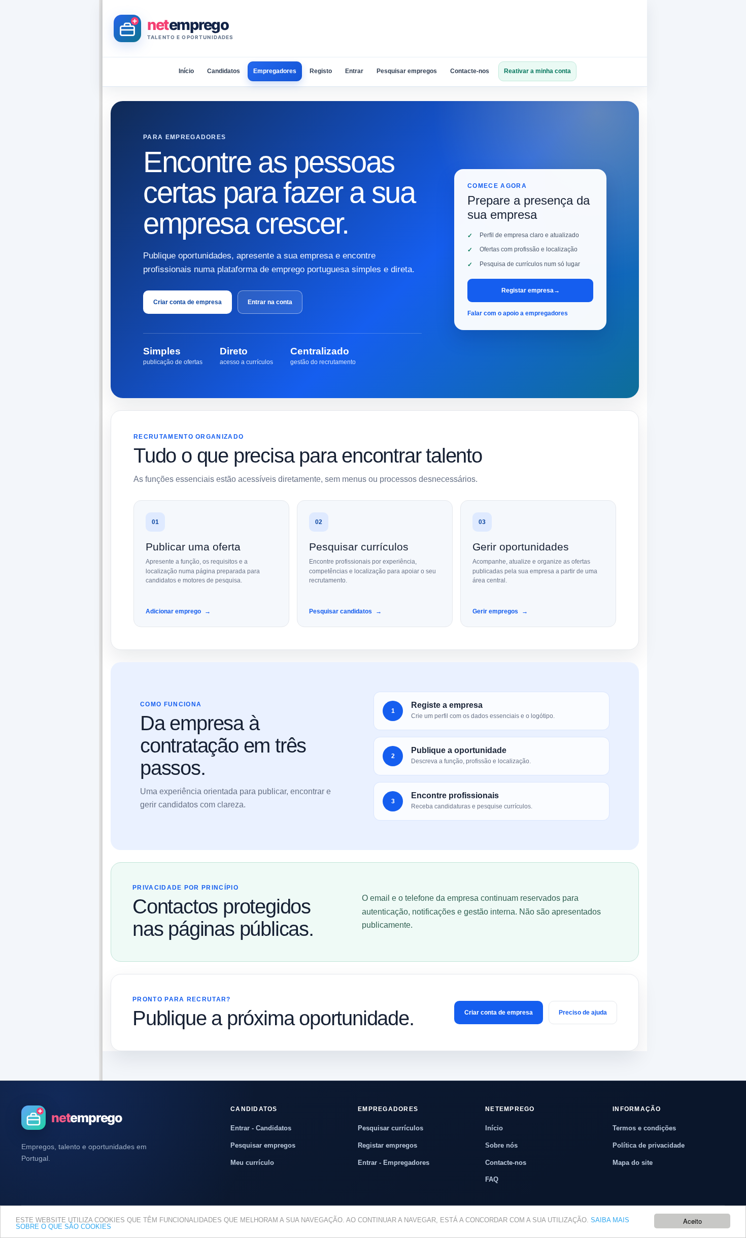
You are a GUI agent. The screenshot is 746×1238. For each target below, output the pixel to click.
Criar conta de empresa (187, 302)
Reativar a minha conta (537, 71)
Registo (321, 71)
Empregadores (274, 71)
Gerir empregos (500, 611)
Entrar (354, 71)
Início (186, 71)
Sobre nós (501, 1145)
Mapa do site (633, 1162)
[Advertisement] (451, 28)
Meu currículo (252, 1162)
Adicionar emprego (178, 611)
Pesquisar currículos (390, 1128)
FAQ (491, 1179)
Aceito (692, 1221)
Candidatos (223, 71)
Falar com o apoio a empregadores (517, 313)
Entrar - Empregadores (393, 1162)
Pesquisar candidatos (345, 611)
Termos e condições (644, 1128)
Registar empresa (530, 290)
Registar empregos (387, 1145)
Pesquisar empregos (407, 71)
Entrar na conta (270, 302)
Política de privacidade (649, 1145)
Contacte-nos (469, 71)
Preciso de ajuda (583, 1012)
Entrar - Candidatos (260, 1128)
